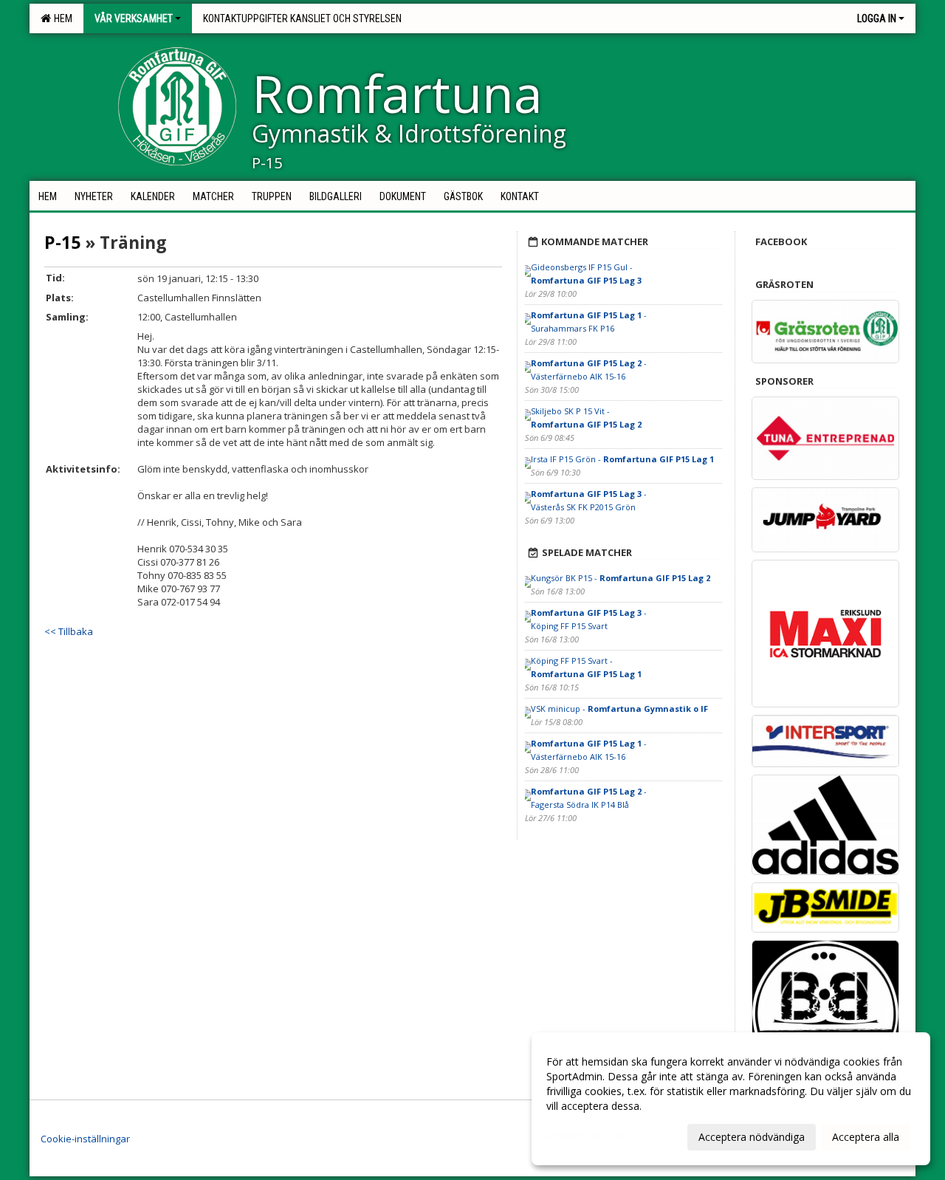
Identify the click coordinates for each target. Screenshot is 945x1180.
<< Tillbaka (68, 631)
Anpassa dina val (586, 1135)
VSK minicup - (619, 708)
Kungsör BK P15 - (620, 577)
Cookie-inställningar (85, 1138)
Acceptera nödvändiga (751, 1137)
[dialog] (731, 1098)
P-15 (62, 242)
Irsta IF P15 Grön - (622, 458)
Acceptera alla (865, 1137)
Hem (60, 18)
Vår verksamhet (133, 18)
